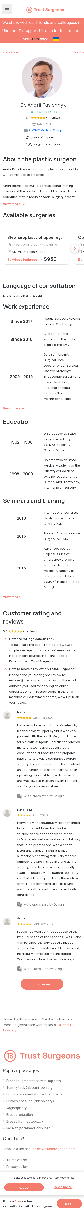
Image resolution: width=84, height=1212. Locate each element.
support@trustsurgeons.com (52, 1149)
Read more (63, 1187)
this (35, 38)
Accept (24, 1187)
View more (12, 204)
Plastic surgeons (26, 1019)
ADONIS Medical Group (45, 130)
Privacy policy (17, 1167)
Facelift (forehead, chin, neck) (30, 1128)
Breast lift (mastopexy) (24, 1121)
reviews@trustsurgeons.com (31, 680)
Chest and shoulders (56, 1019)
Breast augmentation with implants (30, 1025)
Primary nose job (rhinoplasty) (30, 1101)
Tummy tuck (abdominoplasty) (30, 1087)
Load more (42, 984)
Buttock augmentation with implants (34, 1094)
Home (7, 1019)
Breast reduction (19, 1115)
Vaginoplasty (16, 1108)
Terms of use (16, 1160)
